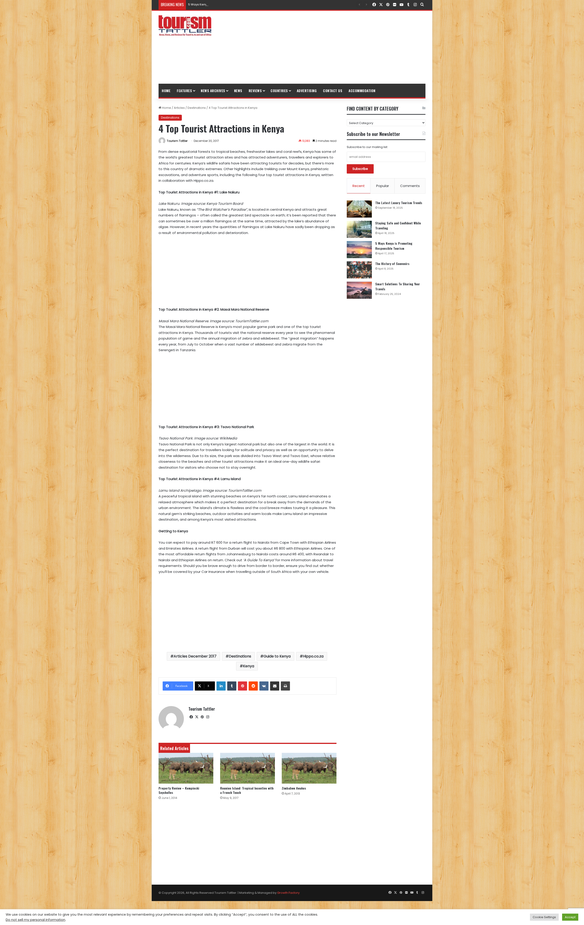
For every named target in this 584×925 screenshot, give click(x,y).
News (238, 90)
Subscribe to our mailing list (367, 147)
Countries (279, 90)
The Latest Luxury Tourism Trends (398, 202)
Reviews (255, 90)
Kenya (248, 666)
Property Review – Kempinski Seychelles (179, 790)
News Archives (213, 90)
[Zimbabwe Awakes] (309, 768)
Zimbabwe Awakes (294, 788)
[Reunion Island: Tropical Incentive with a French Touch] (247, 768)
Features (184, 90)
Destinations (197, 108)
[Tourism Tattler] (185, 25)
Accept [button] (570, 917)
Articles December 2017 (195, 656)
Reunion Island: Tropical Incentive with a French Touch (247, 790)
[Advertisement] (337, 47)
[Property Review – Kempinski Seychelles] (186, 768)
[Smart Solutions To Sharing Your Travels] (359, 290)
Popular (382, 185)
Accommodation (362, 90)
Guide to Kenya (277, 656)
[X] (196, 717)
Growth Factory (288, 893)
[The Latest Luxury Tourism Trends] (359, 209)
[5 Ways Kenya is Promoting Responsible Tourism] (359, 249)
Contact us (332, 90)
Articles (179, 108)
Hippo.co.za (313, 656)
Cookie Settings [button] (544, 917)
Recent (358, 185)
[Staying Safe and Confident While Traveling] (359, 229)
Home (166, 90)
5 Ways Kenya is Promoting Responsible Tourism (224, 4)
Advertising (307, 90)
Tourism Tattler (177, 141)
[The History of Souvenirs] (359, 269)
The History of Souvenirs (392, 263)
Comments (410, 185)
